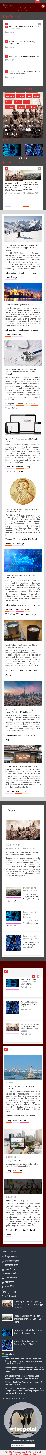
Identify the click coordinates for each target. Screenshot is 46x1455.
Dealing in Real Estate (14, 1161)
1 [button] (19, 158)
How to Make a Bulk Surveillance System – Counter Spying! (29, 982)
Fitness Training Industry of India (18, 1201)
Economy (20, 404)
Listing (29, 735)
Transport (34, 330)
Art (7, 670)
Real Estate (24, 1120)
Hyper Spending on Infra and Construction (24, 56)
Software (18, 102)
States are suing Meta (14, 1359)
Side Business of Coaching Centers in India (21, 766)
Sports (28, 273)
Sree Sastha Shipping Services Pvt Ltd (19, 305)
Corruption (10, 404)
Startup (26, 102)
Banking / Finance (13, 539)
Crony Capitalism (18, 845)
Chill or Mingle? (12, 1382)
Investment (22, 605)
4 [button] (26, 158)
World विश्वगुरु (31, 107)
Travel (34, 273)
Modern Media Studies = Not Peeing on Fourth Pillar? (31, 944)
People (36, 96)
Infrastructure (11, 273)
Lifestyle (21, 96)
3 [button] (24, 158)
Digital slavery (11, 1376)
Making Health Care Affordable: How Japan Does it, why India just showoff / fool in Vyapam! (21, 371)
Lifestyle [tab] (10, 810)
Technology (10, 107)
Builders (9, 1116)
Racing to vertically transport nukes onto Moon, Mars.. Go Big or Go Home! (28, 1319)
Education (9, 791)
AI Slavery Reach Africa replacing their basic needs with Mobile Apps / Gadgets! (30, 1027)
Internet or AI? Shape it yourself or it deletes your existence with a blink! (24, 1369)
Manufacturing (24, 330)
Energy (12, 670)
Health (28, 404)
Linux (29, 96)
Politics (8, 102)
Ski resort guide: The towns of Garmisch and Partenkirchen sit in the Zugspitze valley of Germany (21, 247)
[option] (23, 31)
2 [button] (21, 158)
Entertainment (11, 735)
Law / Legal (10, 96)
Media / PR (10, 467)
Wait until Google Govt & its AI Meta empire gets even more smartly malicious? (24, 1361)
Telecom (21, 107)
